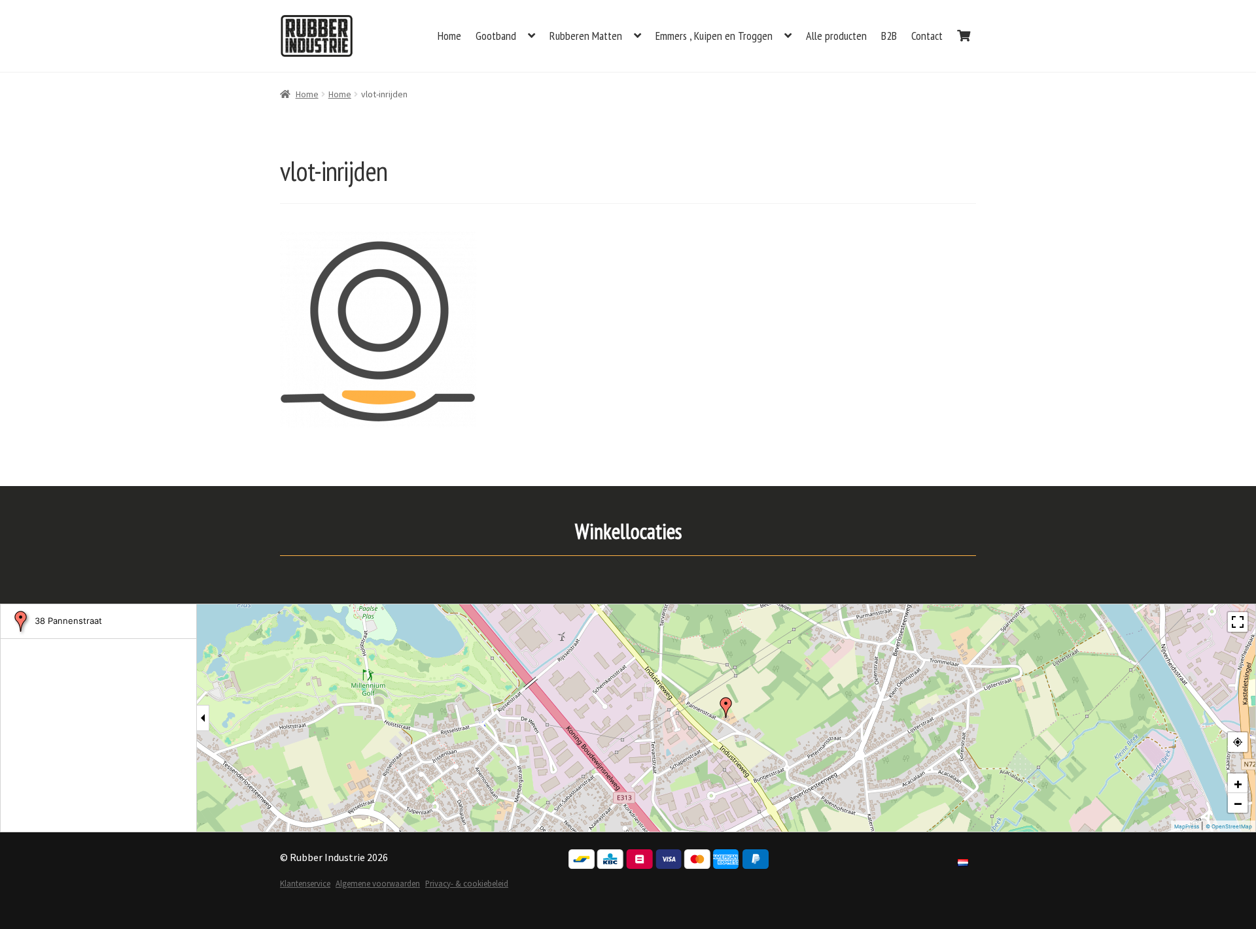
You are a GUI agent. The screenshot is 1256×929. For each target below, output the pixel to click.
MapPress (1186, 826)
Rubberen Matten (586, 35)
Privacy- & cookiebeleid (466, 883)
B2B (889, 35)
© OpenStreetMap (1229, 826)
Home (449, 35)
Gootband (496, 35)
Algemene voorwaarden (378, 883)
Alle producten (836, 35)
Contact (927, 35)
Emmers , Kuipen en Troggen (714, 35)
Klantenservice (305, 883)
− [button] (1238, 802)
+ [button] (1238, 783)
